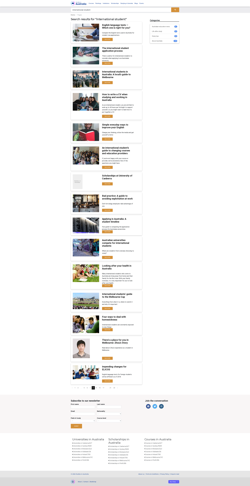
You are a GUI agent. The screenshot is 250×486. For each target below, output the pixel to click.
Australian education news (161, 26)
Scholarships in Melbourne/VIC (119, 460)
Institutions (106, 3)
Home (73, 15)
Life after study (157, 31)
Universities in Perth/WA (81, 460)
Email (73, 411)
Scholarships (115, 3)
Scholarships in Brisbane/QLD (119, 452)
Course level (101, 418)
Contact (85, 482)
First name (75, 404)
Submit (76, 426)
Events (141, 3)
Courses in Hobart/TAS (153, 454)
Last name (101, 404)
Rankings (98, 3)
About (80, 482)
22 (114, 388)
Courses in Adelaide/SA (153, 452)
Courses (91, 3)
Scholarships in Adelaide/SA (118, 455)
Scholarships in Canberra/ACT (119, 446)
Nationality (101, 411)
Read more (107, 39)
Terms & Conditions (152, 474)
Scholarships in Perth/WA (117, 463)
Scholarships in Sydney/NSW (119, 449)
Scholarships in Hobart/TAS (118, 458)
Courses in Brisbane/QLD (153, 449)
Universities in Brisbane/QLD (82, 449)
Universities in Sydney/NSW (82, 446)
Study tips (155, 36)
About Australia (157, 41)
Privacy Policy (164, 474)
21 (110, 388)
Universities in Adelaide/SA (82, 452)
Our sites (173, 482)
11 (103, 388)
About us (141, 474)
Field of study (76, 418)
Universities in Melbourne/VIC (83, 457)
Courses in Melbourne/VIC (154, 457)
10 (99, 388)
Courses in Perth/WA (152, 460)
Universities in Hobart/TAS (81, 454)
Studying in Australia (126, 3)
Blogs (136, 3)
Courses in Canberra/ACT (153, 443)
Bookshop (93, 482)
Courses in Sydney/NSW (153, 446)
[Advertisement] (164, 57)
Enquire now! (175, 474)
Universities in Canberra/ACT (82, 443)
